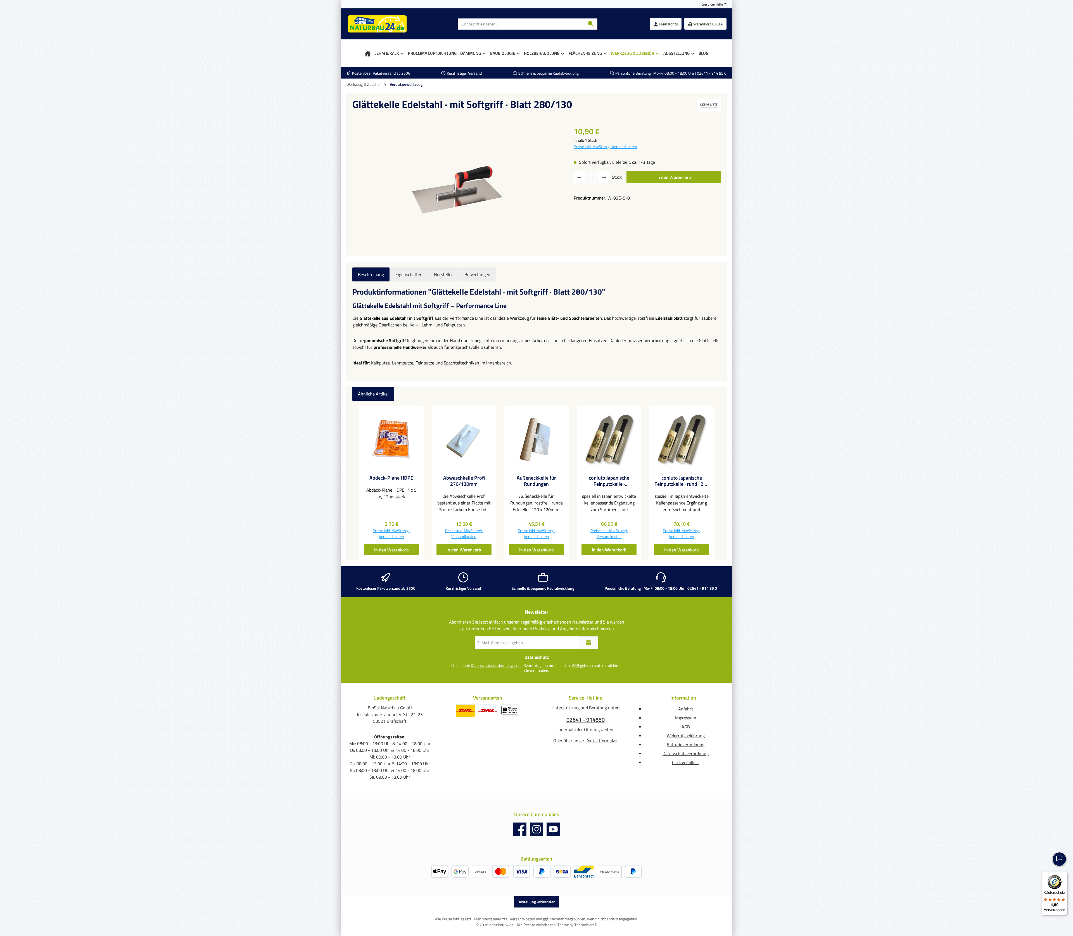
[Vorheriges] (356, 483)
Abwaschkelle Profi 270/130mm (464, 481)
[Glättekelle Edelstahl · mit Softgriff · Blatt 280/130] (457, 186)
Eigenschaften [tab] (408, 274)
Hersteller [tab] (443, 274)
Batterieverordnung (685, 744)
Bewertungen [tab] (477, 274)
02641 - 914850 (585, 719)
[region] (457, 185)
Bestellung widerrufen (536, 902)
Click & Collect (685, 762)
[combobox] (521, 24)
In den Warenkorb (673, 177)
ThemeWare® (586, 925)
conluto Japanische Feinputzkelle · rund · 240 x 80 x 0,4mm (681, 481)
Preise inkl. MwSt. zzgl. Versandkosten (605, 147)
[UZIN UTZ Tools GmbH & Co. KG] (709, 106)
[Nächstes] (716, 483)
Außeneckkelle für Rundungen (536, 481)
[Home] (367, 53)
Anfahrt (685, 708)
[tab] (371, 274)
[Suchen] (590, 24)
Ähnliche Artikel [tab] (373, 393)
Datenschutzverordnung (686, 753)
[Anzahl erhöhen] (604, 177)
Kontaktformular (601, 740)
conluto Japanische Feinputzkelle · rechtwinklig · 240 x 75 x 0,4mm (609, 481)
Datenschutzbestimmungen (494, 665)
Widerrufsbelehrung (686, 735)
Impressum (685, 717)
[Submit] (588, 642)
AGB (575, 665)
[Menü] (1064, 875)
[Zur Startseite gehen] (377, 24)
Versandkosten (522, 919)
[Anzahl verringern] (579, 177)
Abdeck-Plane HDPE (391, 478)
